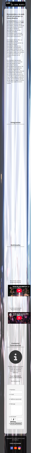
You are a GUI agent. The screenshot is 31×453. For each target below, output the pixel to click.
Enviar (13, 423)
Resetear (18, 423)
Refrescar (13, 421)
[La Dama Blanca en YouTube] (15, 448)
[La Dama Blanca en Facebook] (11, 448)
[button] (27, 449)
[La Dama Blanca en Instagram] (19, 448)
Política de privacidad (15, 443)
